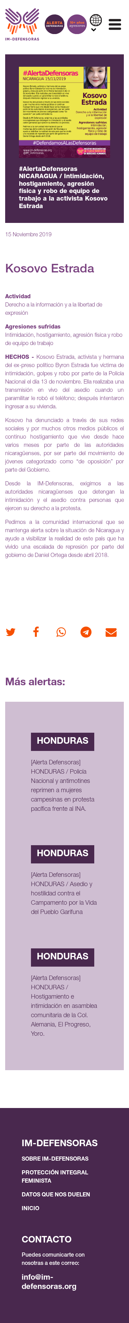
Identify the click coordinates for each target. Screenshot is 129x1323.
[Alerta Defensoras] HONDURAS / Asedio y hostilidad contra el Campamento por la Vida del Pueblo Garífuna (64, 894)
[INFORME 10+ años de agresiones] (77, 24)
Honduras (62, 741)
